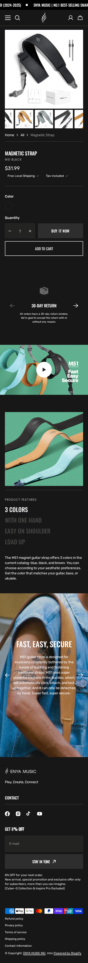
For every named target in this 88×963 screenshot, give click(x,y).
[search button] (17, 18)
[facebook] (7, 813)
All (22, 135)
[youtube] (39, 813)
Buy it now (60, 230)
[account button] (71, 18)
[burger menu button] (8, 18)
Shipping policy (15, 939)
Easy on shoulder (27, 530)
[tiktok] (28, 813)
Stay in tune (41, 861)
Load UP (15, 541)
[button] (72, 305)
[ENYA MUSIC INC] (44, 18)
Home (9, 135)
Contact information (18, 945)
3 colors (16, 509)
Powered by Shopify (67, 953)
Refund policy (14, 918)
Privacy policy (14, 925)
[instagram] (18, 813)
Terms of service (16, 932)
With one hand (23, 519)
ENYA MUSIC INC (34, 953)
